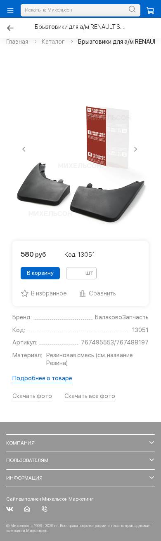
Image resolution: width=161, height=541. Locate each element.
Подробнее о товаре (42, 378)
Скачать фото (32, 396)
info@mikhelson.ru (27, 509)
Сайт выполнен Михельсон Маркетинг (49, 499)
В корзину (40, 272)
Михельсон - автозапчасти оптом (9, 509)
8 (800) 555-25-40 (44, 509)
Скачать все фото (89, 396)
